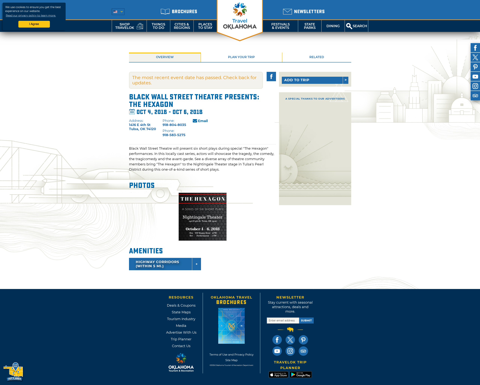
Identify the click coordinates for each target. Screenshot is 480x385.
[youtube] (475, 76)
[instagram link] (290, 351)
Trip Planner (181, 339)
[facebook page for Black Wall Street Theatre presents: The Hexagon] (271, 76)
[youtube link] (277, 351)
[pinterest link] (303, 339)
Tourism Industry (181, 319)
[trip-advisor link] (303, 351)
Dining (333, 26)
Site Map (231, 360)
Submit (306, 320)
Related (316, 57)
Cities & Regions (182, 26)
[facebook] (475, 48)
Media (181, 326)
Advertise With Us (181, 332)
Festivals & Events (280, 26)
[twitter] (475, 57)
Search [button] (360, 26)
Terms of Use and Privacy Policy (231, 354)
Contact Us (181, 346)
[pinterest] (475, 67)
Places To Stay (205, 26)
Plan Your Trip (241, 57)
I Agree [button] (34, 24)
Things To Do (158, 26)
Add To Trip (296, 80)
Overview (165, 57)
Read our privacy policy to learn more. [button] (31, 15)
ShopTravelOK (124, 26)
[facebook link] (277, 339)
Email (203, 121)
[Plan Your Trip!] (13, 371)
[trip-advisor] (475, 95)
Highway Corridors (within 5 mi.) (157, 264)
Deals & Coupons (181, 305)
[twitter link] (290, 339)
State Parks (310, 26)
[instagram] (475, 86)
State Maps (181, 312)
